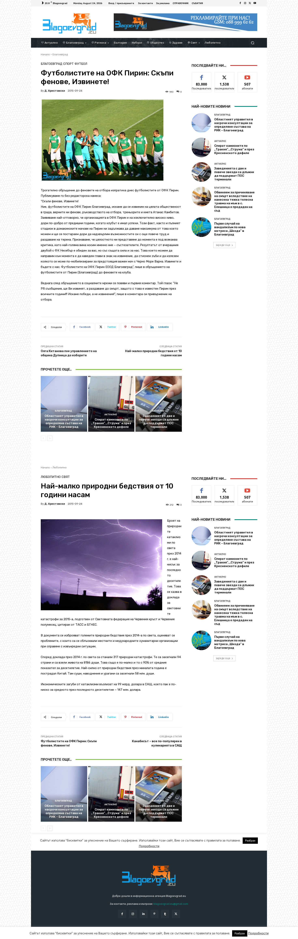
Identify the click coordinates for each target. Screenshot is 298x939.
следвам (224, 75)
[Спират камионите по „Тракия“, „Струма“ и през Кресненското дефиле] (111, 403)
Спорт (68, 63)
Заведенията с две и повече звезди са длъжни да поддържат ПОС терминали (159, 421)
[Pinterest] (154, 914)
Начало (45, 54)
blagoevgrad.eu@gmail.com (170, 903)
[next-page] (49, 438)
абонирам (247, 75)
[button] (252, 42)
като (201, 75)
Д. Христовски (54, 90)
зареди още (223, 245)
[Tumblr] (165, 914)
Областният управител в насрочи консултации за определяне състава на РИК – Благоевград (64, 421)
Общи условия (89, 935)
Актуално (110, 414)
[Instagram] (245, 3)
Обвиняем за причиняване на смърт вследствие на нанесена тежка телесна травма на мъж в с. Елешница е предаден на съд (234, 201)
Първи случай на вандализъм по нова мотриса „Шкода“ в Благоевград (229, 229)
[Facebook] (240, 3)
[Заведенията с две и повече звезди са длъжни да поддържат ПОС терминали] (158, 403)
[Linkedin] (144, 914)
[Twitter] (250, 3)
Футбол (81, 63)
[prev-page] (43, 438)
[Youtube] (254, 3)
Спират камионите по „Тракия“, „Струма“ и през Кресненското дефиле (111, 423)
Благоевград (60, 54)
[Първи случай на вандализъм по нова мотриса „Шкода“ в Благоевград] (201, 227)
